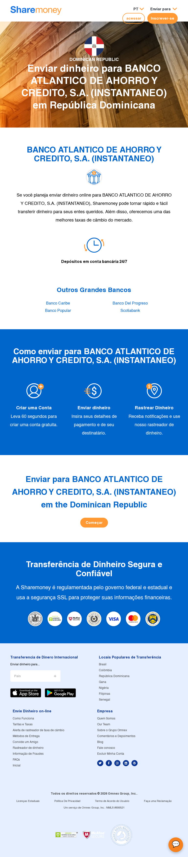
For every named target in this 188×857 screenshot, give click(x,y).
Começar (94, 522)
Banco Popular (58, 311)
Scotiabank (130, 311)
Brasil (102, 664)
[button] (164, 9)
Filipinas (104, 694)
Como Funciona (23, 718)
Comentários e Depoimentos (116, 736)
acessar (133, 18)
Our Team (103, 724)
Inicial (17, 765)
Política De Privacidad (67, 801)
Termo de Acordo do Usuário (112, 801)
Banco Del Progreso (130, 303)
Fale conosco (106, 748)
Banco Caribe (58, 303)
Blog (100, 742)
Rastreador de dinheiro (28, 748)
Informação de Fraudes (28, 754)
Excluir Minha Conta (110, 754)
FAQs (16, 760)
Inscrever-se (162, 18)
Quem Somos (106, 718)
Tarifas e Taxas (23, 724)
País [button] (17, 676)
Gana (102, 682)
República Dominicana (114, 676)
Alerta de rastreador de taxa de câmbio (38, 730)
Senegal (104, 700)
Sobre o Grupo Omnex (112, 730)
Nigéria (104, 688)
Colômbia (105, 670)
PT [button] (136, 9)
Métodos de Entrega (26, 736)
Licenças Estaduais (28, 801)
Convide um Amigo (25, 742)
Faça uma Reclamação (158, 801)
